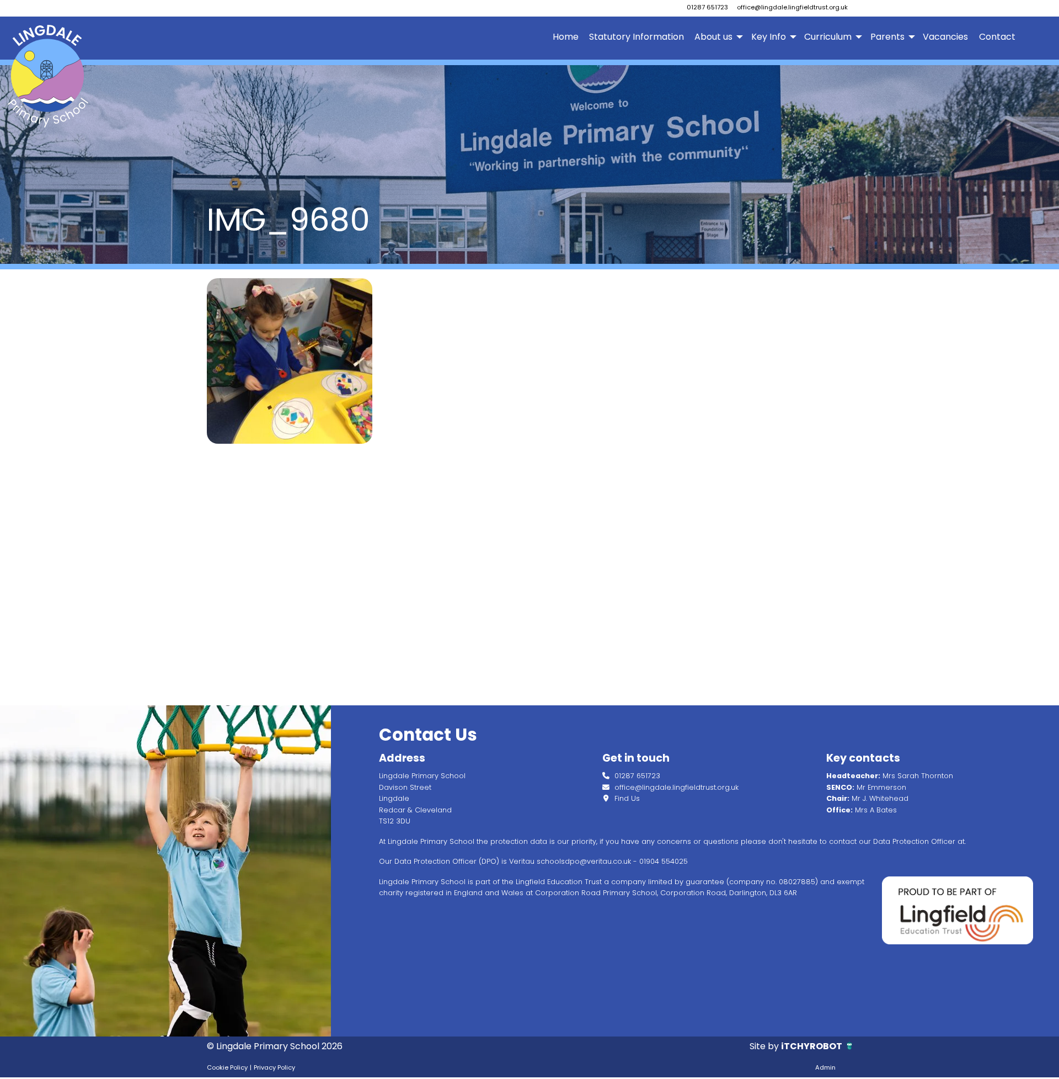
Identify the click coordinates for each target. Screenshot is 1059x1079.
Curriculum (828, 36)
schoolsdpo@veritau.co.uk (584, 861)
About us (713, 36)
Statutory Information (636, 36)
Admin (825, 1067)
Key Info (768, 36)
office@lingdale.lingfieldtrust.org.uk (792, 7)
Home (566, 36)
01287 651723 (707, 7)
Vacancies (945, 36)
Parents (887, 36)
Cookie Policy (227, 1067)
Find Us (626, 798)
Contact (997, 36)
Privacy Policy (274, 1067)
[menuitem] (565, 36)
